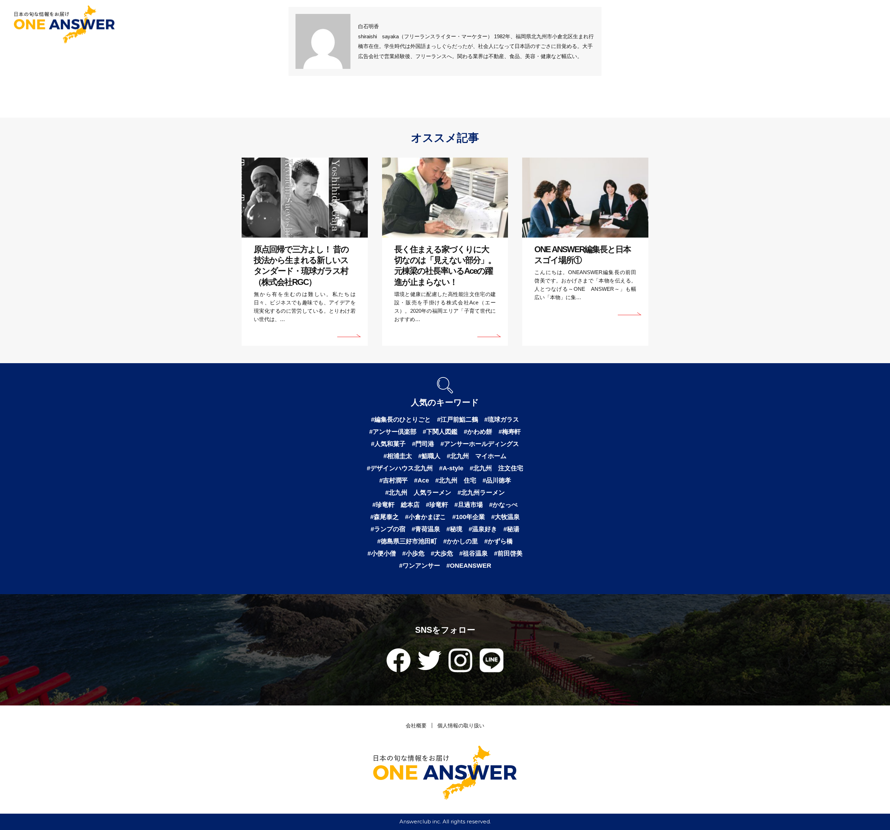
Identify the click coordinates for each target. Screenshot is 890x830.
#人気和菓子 (388, 443)
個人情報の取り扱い (460, 725)
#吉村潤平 (393, 480)
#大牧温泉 (505, 516)
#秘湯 (511, 529)
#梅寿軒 (510, 431)
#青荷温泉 (426, 529)
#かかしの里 (460, 541)
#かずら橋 (498, 541)
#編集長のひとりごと (401, 419)
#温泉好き (483, 529)
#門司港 (423, 443)
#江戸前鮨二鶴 (457, 419)
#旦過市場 (468, 504)
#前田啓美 (508, 553)
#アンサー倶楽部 (392, 431)
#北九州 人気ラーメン (418, 492)
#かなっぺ (503, 504)
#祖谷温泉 (473, 553)
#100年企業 (468, 516)
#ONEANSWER (468, 565)
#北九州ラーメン (481, 492)
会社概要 (416, 725)
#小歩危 (413, 553)
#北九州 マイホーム (477, 456)
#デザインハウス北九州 (400, 468)
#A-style (451, 468)
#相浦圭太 (397, 456)
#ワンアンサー (419, 565)
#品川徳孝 (497, 480)
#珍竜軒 (437, 504)
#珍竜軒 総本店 (396, 504)
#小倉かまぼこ (425, 516)
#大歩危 (442, 553)
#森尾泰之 (384, 516)
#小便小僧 (381, 553)
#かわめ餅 (478, 431)
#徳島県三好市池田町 (407, 541)
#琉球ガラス (501, 419)
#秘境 (454, 529)
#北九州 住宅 (455, 480)
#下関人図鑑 (440, 431)
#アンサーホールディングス (479, 443)
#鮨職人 (429, 456)
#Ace (421, 480)
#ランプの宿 (388, 529)
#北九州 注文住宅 (496, 468)
